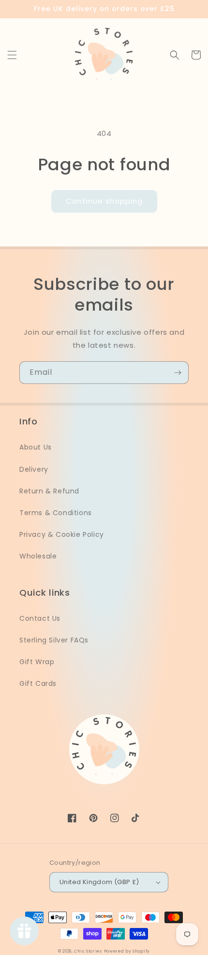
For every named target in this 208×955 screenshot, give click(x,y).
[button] (12, 55)
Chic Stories (88, 951)
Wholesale (38, 556)
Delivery (33, 469)
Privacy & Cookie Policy (61, 534)
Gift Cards (38, 683)
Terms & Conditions (55, 513)
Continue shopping (104, 201)
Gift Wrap (36, 662)
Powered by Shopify (127, 951)
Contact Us (39, 618)
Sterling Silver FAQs (54, 640)
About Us (35, 447)
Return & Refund (49, 491)
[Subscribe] (177, 372)
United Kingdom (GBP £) (99, 882)
